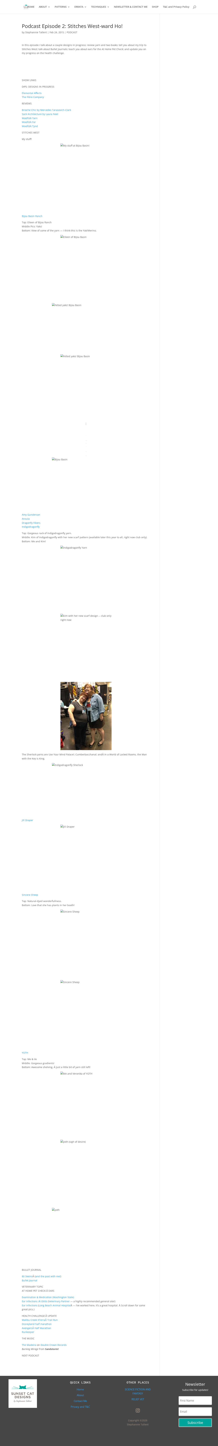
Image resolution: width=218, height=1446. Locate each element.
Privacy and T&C (80, 1406)
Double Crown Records (54, 1345)
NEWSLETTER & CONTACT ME (130, 7)
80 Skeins (27, 1276)
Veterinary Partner (59, 1301)
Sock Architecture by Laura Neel (40, 114)
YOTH (25, 1052)
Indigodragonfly (31, 526)
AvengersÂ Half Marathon (36, 1328)
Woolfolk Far (29, 122)
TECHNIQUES (98, 7)
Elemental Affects (32, 93)
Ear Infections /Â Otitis (34, 1301)
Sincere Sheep (30, 894)
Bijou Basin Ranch (32, 216)
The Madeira (29, 1345)
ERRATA (78, 7)
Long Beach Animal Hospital (55, 1305)
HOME (30, 7)
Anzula (26, 518)
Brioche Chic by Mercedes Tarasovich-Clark (46, 110)
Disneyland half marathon (37, 1324)
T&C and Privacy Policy (176, 7)
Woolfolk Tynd (30, 126)
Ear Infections (29, 1305)
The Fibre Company (33, 97)
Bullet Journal (29, 1280)
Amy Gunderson (31, 514)
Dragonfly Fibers (31, 522)
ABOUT (43, 7)
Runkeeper (28, 1332)
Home (80, 1389)
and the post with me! (47, 1276)
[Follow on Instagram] (138, 1410)
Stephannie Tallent (36, 32)
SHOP (155, 7)
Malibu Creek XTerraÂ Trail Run (40, 1319)
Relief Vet (137, 1399)
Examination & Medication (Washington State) (48, 1297)
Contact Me (80, 1401)
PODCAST (72, 32)
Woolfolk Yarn (29, 118)
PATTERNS (61, 7)
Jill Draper (27, 820)
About (80, 1395)
